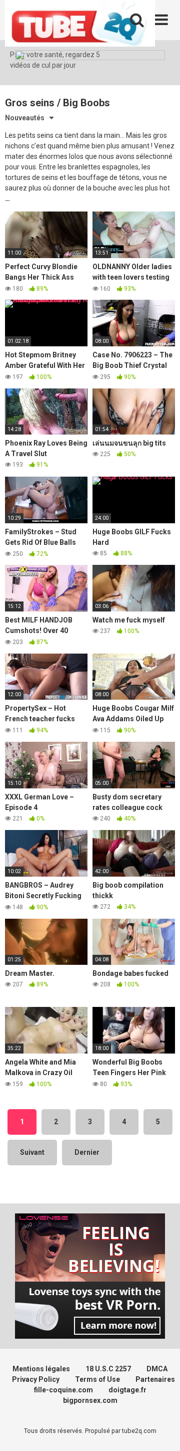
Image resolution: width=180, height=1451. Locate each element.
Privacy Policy (36, 1379)
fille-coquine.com (63, 1390)
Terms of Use (97, 1379)
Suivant (32, 1152)
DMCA (157, 1369)
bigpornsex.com (90, 1400)
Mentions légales (41, 1369)
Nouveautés (24, 118)
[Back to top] (161, 1430)
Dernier (87, 1152)
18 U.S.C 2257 (108, 1369)
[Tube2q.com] (80, 25)
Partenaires (155, 1379)
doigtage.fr (127, 1390)
